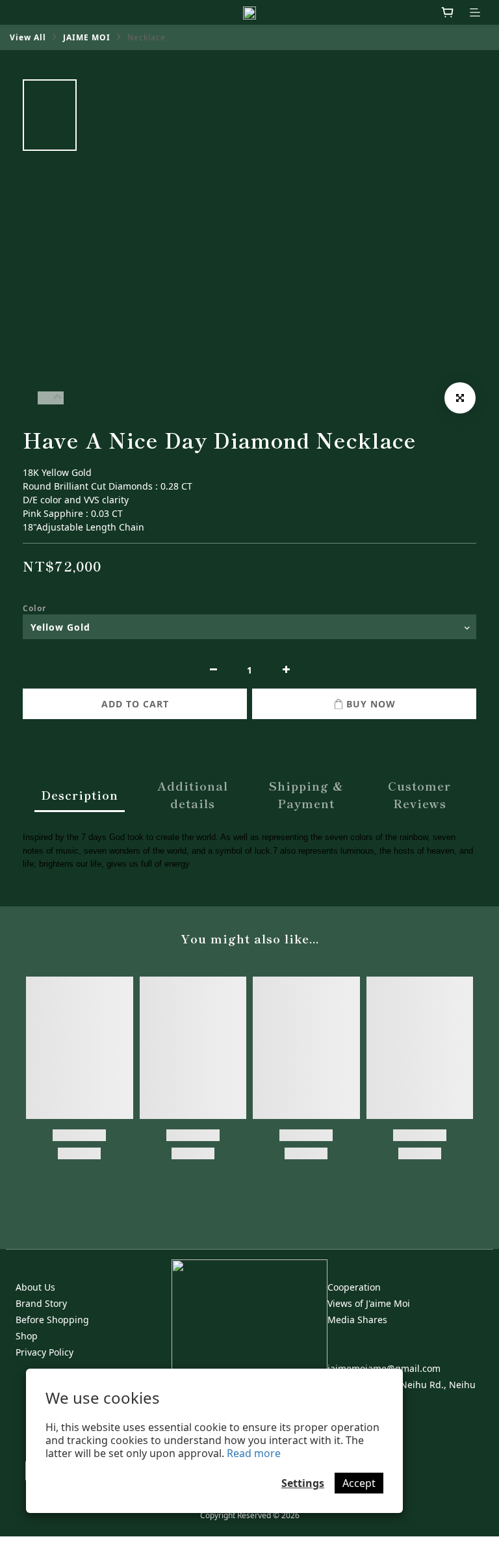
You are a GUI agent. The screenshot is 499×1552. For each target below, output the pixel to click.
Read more (254, 1453)
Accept (359, 1483)
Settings (302, 1483)
